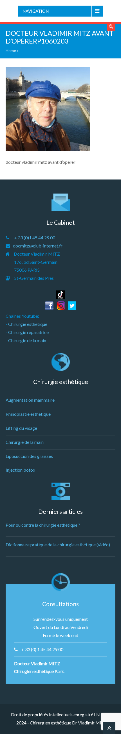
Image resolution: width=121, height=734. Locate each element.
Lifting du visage (21, 428)
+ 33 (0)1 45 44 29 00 (34, 237)
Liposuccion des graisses (29, 456)
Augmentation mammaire (30, 400)
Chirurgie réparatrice (28, 332)
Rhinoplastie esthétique (28, 414)
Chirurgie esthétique (27, 324)
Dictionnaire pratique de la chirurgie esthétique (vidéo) (58, 544)
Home (11, 50)
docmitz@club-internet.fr (37, 245)
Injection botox (20, 469)
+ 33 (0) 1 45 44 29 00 (42, 649)
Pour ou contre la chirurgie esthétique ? (43, 525)
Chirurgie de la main (27, 340)
